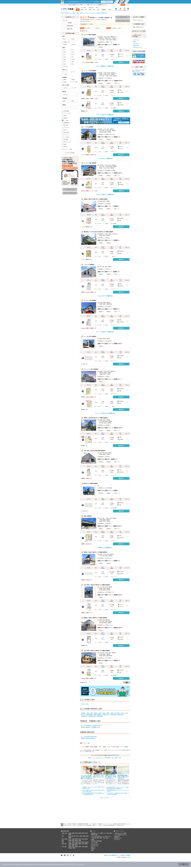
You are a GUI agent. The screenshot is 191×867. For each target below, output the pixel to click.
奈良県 (83, 842)
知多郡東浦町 (100, 716)
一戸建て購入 (93, 837)
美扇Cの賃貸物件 (88, 516)
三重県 (79, 840)
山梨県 (73, 838)
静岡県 (76, 840)
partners (30, 864)
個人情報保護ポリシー (114, 855)
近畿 (63, 842)
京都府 (76, 842)
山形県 (86, 833)
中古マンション (100, 757)
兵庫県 (73, 842)
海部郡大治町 (120, 714)
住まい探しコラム (94, 845)
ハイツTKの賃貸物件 (88, 126)
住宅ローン (93, 847)
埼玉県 (77, 836)
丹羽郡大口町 (106, 714)
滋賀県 (79, 842)
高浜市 (87, 713)
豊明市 (96, 713)
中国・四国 (64, 843)
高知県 (76, 845)
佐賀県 (73, 846)
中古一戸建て (115, 757)
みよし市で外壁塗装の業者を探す (89, 736)
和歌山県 (86, 842)
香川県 (69, 845)
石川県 (83, 838)
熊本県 (79, 846)
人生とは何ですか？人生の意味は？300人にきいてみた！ (98, 777)
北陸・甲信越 (64, 838)
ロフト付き (136, 43)
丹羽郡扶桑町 (113, 714)
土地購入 (93, 839)
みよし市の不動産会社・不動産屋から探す (91, 725)
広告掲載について (118, 837)
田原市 (104, 713)
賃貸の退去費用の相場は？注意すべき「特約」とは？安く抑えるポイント (123, 777)
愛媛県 (73, 845)
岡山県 (73, 843)
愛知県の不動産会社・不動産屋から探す (90, 727)
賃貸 (92, 833)
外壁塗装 (93, 848)
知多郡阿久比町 (92, 716)
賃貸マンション (96, 833)
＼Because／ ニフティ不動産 (120, 833)
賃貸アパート (103, 833)
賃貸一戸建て (109, 833)
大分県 (83, 846)
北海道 (69, 833)
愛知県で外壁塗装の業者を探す (88, 738)
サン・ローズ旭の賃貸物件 (90, 300)
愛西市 (108, 713)
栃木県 (87, 836)
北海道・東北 (64, 833)
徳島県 (86, 843)
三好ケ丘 (83, 704)
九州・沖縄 (64, 846)
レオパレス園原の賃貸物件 (90, 34)
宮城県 (79, 833)
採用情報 (128, 855)
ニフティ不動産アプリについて (120, 834)
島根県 (79, 843)
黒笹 (87, 704)
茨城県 (84, 836)
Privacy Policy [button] (80, 864)
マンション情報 (94, 842)
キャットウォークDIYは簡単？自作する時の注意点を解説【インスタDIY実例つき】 (86, 777)
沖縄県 (74, 847)
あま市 (126, 713)
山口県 (83, 843)
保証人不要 (136, 45)
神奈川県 (73, 836)
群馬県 (69, 837)
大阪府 (69, 842)
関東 (63, 836)
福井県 (86, 838)
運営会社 (106, 855)
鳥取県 (76, 843)
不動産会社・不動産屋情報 (96, 840)
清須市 (112, 713)
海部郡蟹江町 (84, 716)
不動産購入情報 (94, 834)
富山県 (79, 838)
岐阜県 (73, 840)
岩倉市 (91, 713)
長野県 (76, 838)
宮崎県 (86, 846)
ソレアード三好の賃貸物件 (90, 70)
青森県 (73, 833)
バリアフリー (136, 39)
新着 (134, 41)
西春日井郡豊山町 (97, 714)
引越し (92, 850)
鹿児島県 (70, 847)
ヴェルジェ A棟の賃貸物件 (90, 163)
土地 (120, 757)
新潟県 (69, 838)
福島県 (69, 834)
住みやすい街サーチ (95, 844)
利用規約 (123, 855)
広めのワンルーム (137, 47)
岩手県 (76, 833)
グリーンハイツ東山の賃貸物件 (91, 369)
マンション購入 (94, 836)
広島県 (69, 843)
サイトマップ (117, 839)
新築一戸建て (108, 757)
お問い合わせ (117, 836)
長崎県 (76, 846)
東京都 (69, 836)
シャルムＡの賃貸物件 (89, 264)
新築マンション (92, 757)
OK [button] (183, 864)
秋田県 (83, 833)
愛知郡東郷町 (89, 714)
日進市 (100, 713)
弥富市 (122, 713)
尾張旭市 (83, 713)
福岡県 (69, 846)
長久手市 (83, 714)
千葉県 (80, 836)
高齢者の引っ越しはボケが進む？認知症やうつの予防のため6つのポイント (110, 777)
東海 (63, 840)
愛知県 (69, 840)
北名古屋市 (117, 713)
